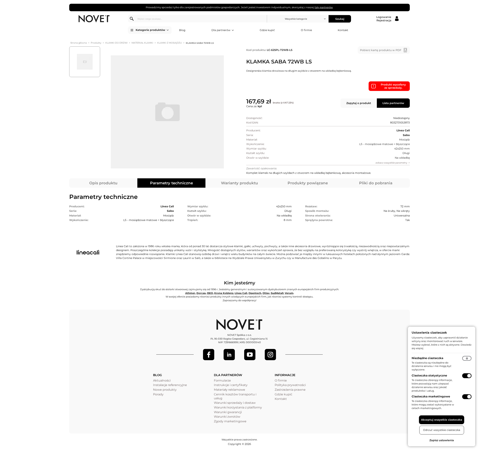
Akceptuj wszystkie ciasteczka (441, 419)
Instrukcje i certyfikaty (231, 385)
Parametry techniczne (171, 183)
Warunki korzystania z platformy (238, 407)
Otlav (266, 293)
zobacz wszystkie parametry (391, 162)
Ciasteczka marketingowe (431, 396)
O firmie (306, 30)
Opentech (254, 293)
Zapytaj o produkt (358, 103)
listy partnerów (324, 7)
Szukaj (339, 18)
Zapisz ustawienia (441, 440)
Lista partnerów (393, 103)
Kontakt (343, 30)
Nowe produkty (165, 389)
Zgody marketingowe (230, 421)
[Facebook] (208, 354)
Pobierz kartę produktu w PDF (380, 50)
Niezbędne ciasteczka (427, 358)
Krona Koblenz (223, 293)
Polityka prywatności (290, 385)
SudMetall (277, 293)
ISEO (210, 293)
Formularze (222, 380)
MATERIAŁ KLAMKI (142, 42)
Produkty (96, 42)
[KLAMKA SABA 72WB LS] (167, 111)
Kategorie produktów (150, 30)
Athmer (190, 293)
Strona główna (78, 42)
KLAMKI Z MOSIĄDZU (169, 42)
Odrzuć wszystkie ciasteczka (441, 430)
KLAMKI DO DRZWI (116, 42)
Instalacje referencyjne (170, 385)
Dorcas (201, 293)
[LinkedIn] (229, 354)
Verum (289, 293)
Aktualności (162, 380)
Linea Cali (241, 293)
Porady (158, 394)
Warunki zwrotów (227, 416)
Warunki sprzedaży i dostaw (235, 403)
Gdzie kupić (267, 30)
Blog (182, 30)
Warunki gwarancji (228, 412)
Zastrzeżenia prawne (290, 389)
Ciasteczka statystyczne (429, 375)
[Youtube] (249, 354)
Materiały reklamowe (229, 389)
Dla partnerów (220, 30)
